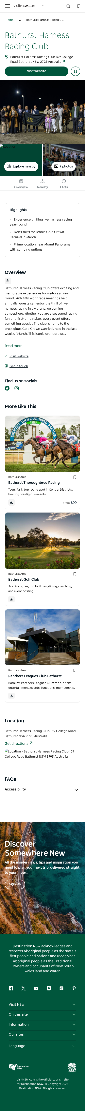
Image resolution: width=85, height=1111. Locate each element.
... (20, 20)
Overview (21, 187)
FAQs (64, 187)
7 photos (66, 166)
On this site (18, 1014)
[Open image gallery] (42, 112)
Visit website (36, 71)
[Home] (24, 6)
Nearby (42, 187)
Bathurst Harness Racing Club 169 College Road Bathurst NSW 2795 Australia (41, 59)
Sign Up (15, 884)
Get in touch (18, 366)
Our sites (16, 1034)
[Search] (68, 7)
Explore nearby (23, 166)
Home (9, 20)
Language (17, 1046)
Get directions (16, 744)
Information (19, 1024)
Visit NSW (17, 1004)
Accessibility (15, 789)
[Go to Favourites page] (78, 6)
